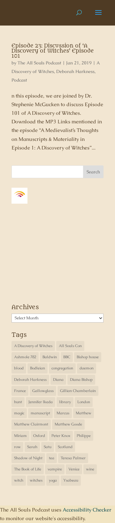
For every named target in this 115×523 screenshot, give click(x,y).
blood (19, 368)
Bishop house (88, 357)
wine (90, 469)
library (65, 401)
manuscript (40, 413)
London (83, 401)
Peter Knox (60, 435)
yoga (53, 480)
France (20, 390)
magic (19, 413)
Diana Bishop (81, 379)
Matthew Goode (68, 424)
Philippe (84, 435)
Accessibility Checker (87, 509)
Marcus (63, 413)
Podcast (19, 80)
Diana (58, 379)
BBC (66, 357)
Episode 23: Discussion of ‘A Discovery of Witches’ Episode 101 (53, 51)
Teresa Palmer (73, 458)
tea (51, 458)
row (17, 446)
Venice (74, 469)
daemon (87, 368)
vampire (55, 469)
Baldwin (49, 357)
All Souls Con (70, 345)
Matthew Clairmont (31, 424)
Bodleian (37, 368)
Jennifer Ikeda (40, 401)
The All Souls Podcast (39, 63)
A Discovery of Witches (33, 345)
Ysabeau (70, 480)
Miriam (20, 435)
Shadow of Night (28, 458)
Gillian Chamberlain (78, 390)
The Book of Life (27, 469)
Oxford (39, 435)
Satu (47, 446)
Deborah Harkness (75, 71)
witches (36, 480)
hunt (18, 401)
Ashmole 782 (25, 357)
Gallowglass (43, 390)
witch (18, 480)
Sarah (32, 446)
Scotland (65, 446)
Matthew (83, 413)
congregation (62, 368)
